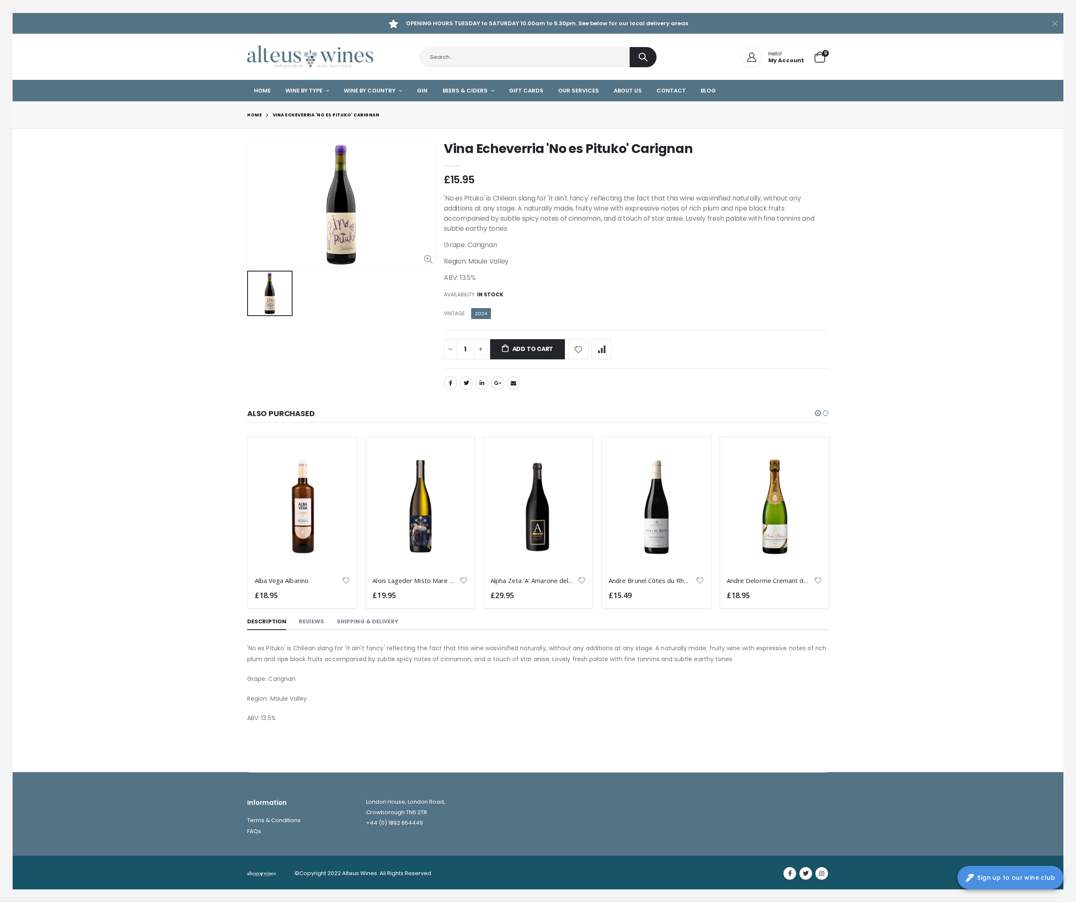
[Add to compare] (601, 349)
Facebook (450, 383)
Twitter (466, 383)
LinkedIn (482, 383)
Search (643, 57)
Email (513, 383)
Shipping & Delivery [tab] (367, 621)
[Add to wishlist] (578, 349)
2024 (481, 313)
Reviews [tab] (311, 621)
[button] (818, 413)
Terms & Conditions (274, 820)
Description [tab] (266, 621)
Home (254, 115)
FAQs (254, 831)
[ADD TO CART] (335, 457)
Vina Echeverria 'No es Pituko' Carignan (568, 149)
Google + (497, 383)
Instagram (821, 873)
